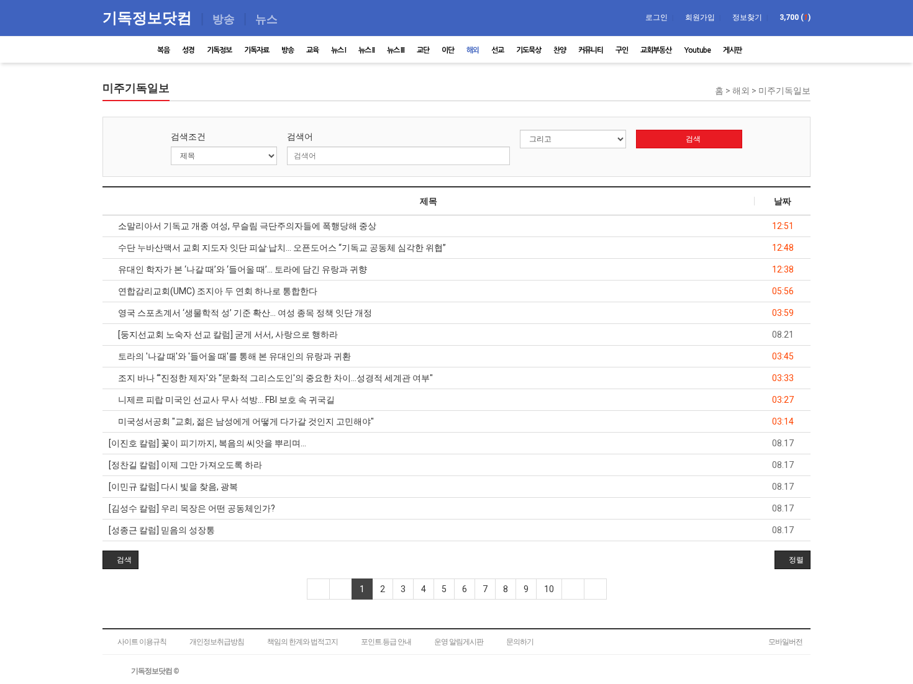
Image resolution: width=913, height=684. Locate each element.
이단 (448, 50)
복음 (163, 50)
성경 (188, 50)
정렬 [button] (795, 560)
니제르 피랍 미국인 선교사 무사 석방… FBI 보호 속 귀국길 (225, 400)
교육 (312, 50)
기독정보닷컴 (149, 17)
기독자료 (256, 50)
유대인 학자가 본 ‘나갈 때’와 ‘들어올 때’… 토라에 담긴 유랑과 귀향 (241, 269)
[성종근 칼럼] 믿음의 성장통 (162, 530)
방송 (287, 50)
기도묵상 (528, 50)
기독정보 (219, 50)
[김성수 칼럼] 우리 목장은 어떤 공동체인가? (192, 508)
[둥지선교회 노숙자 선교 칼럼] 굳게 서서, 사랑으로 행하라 (227, 335)
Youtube (697, 50)
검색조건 (188, 137)
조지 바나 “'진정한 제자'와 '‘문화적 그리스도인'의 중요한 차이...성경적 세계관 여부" (274, 378)
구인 (621, 50)
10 (549, 589)
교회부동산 (655, 50)
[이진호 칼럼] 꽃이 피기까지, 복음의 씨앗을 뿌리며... (207, 443)
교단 (423, 50)
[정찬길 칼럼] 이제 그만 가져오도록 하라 (185, 465)
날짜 (782, 201)
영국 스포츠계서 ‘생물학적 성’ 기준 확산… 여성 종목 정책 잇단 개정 (244, 313)
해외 (472, 50)
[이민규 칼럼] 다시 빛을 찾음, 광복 (173, 487)
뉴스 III (395, 50)
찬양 (559, 50)
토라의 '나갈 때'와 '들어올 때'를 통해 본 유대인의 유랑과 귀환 (233, 356)
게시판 (732, 50)
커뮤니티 (590, 50)
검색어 (300, 137)
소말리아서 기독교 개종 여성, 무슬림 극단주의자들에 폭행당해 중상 (246, 226)
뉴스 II (366, 50)
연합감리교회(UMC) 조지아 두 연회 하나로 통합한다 (216, 291)
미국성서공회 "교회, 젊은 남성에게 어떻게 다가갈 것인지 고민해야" (245, 421)
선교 (497, 50)
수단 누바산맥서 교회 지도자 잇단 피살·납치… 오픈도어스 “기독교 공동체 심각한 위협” (281, 248)
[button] (120, 560)
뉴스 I (338, 50)
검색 (692, 139)
